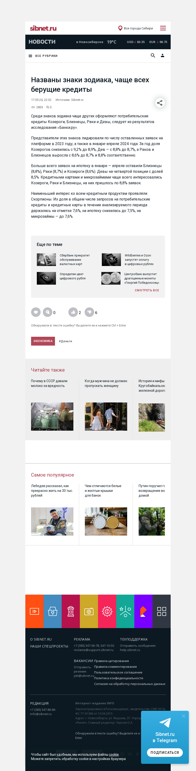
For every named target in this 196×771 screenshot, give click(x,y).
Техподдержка (134, 639)
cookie (114, 754)
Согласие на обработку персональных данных (129, 684)
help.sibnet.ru (130, 650)
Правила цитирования (111, 661)
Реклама (82, 639)
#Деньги (65, 341)
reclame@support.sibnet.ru (94, 650)
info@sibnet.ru (41, 714)
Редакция (39, 703)
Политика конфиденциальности (118, 678)
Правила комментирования (115, 666)
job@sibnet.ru (84, 675)
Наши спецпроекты (49, 646)
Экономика (43, 341)
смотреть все (147, 290)
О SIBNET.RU (41, 639)
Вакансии (83, 660)
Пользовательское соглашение (118, 672)
